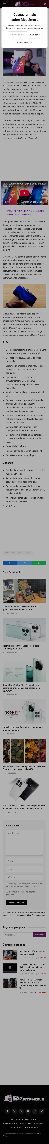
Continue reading (24, 42)
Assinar (35, 35)
